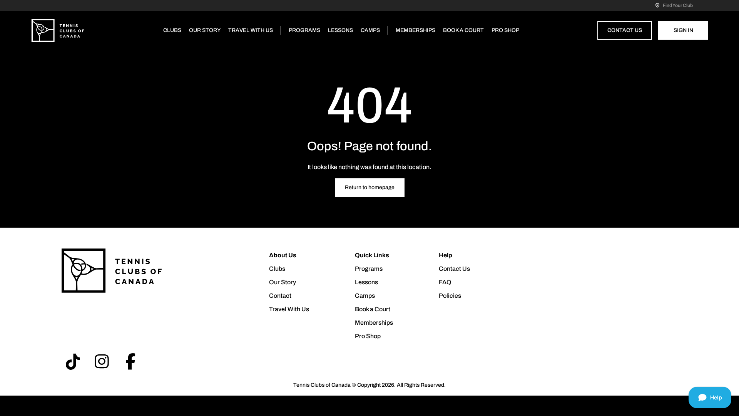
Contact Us (624, 30)
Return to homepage (370, 187)
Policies (450, 295)
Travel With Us (250, 30)
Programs (304, 30)
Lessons (340, 30)
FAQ (445, 282)
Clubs (172, 30)
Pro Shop (505, 30)
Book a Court (463, 30)
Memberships (415, 30)
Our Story (205, 30)
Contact (280, 295)
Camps (370, 30)
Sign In (683, 30)
